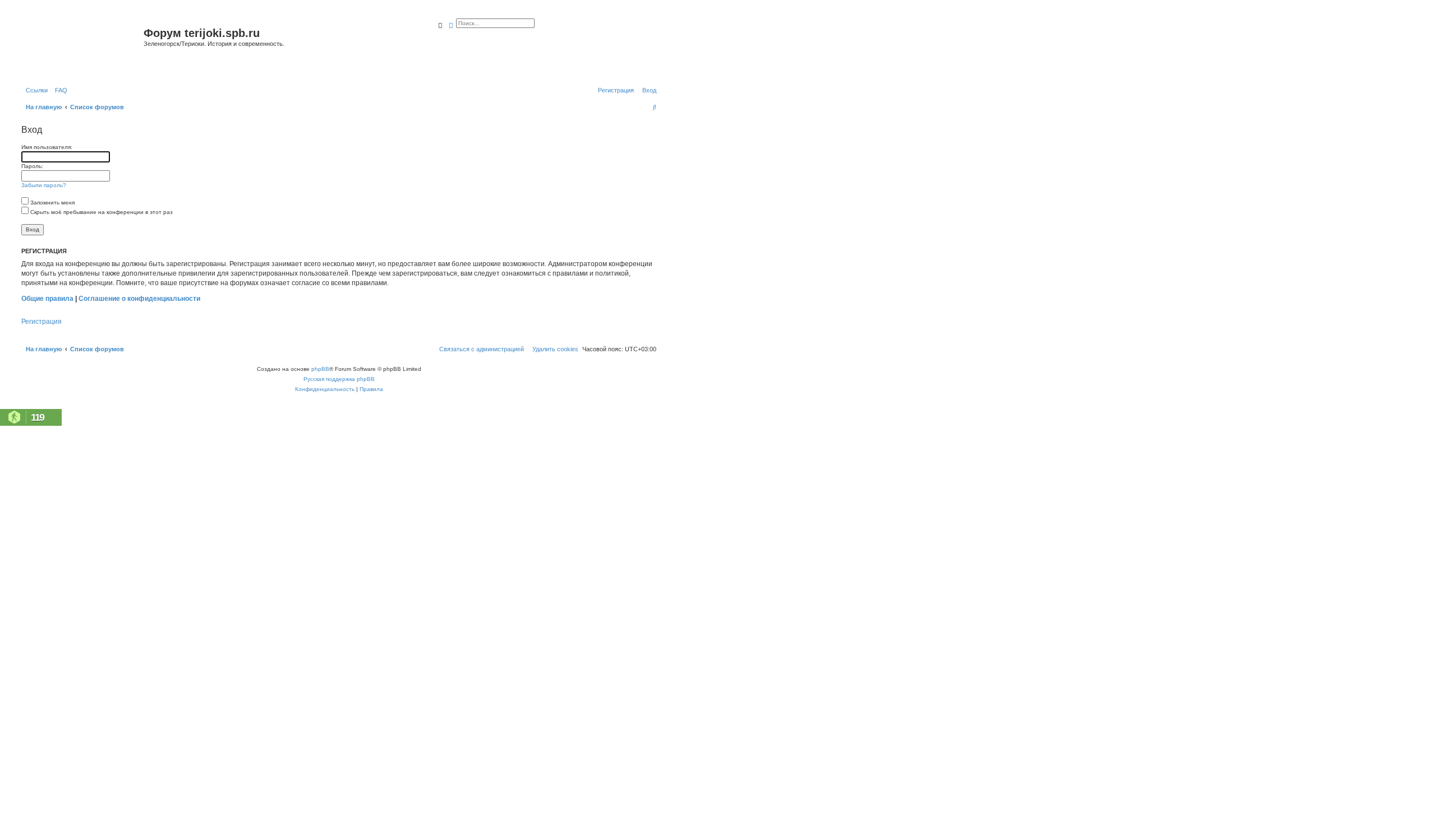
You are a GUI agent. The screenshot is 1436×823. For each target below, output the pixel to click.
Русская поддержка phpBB (339, 379)
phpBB (320, 369)
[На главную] (81, 46)
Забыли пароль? (43, 185)
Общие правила (47, 299)
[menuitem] (58, 90)
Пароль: (32, 166)
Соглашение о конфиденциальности (139, 299)
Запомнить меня (52, 202)
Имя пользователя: (46, 147)
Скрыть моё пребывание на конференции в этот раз (101, 212)
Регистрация (41, 322)
